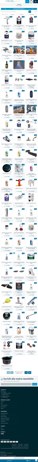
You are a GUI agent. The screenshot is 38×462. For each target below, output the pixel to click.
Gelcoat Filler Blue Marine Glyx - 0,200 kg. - (31, 233)
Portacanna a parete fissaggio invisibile (7, 218)
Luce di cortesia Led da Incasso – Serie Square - (19, 71)
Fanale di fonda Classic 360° (31, 203)
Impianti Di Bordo (4, 416)
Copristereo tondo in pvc (7, 173)
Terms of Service (24, 448)
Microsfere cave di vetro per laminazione (6, 233)
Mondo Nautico (3, 406)
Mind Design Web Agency (12, 455)
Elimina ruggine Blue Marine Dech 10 (6, 100)
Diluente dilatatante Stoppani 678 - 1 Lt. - (7, 204)
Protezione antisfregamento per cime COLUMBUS (31, 322)
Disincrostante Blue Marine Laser (19, 174)
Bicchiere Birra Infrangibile (31, 55)
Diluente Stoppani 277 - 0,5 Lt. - (7, 41)
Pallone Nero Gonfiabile (7, 321)
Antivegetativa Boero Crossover (19, 292)
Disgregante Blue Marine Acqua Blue (19, 322)
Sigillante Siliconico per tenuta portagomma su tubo (19, 307)
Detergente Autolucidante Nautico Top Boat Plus (19, 159)
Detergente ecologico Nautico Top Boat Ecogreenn (31, 248)
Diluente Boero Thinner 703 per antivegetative (31, 26)
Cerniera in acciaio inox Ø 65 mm (31, 188)
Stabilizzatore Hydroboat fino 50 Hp (7, 292)
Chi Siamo (2, 401)
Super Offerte (3, 421)
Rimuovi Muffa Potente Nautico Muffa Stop (7, 130)
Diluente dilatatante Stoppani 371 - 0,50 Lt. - (19, 130)
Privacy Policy (18, 448)
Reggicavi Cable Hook (19, 188)
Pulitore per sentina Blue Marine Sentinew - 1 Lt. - (6, 278)
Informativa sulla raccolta (19, 458)
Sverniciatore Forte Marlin (19, 351)
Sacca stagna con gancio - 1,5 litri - (19, 56)
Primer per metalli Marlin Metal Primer (31, 263)
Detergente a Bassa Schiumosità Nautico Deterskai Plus (7, 189)
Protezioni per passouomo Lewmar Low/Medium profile (19, 278)
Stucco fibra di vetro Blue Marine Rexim (19, 41)
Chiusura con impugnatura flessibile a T (31, 159)
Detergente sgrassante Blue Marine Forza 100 (19, 218)
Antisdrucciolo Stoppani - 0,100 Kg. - (31, 307)
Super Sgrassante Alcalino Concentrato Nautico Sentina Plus (7, 159)
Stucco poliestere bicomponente (31, 41)
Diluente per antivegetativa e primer (19, 26)
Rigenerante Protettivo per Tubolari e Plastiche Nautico (6, 337)
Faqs (1, 403)
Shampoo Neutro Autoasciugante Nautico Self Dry (31, 174)
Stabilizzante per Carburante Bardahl (6, 71)
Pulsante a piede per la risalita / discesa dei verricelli (7, 352)
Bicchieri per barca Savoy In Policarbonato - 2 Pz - (19, 115)
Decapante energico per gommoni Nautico (19, 248)
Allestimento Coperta (4, 413)
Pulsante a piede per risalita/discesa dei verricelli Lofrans (31, 352)
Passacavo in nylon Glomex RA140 (6, 56)
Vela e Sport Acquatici (4, 423)
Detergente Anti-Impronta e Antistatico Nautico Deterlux (19, 100)
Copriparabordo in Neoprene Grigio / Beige (6, 115)
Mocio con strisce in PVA (7, 306)
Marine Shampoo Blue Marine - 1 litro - (7, 263)
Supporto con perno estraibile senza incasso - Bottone (31, 145)
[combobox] (14, 11)
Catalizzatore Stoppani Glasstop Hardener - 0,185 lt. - (19, 337)
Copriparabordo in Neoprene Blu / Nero (31, 100)
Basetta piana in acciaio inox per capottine (6, 145)
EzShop (5, 454)
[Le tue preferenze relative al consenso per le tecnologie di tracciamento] (36, 460)
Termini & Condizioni (4, 405)
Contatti (2, 408)
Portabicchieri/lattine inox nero (7, 365)
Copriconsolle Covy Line (19, 203)
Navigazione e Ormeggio (5, 419)
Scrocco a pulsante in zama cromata (31, 337)
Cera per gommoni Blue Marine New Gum (7, 248)
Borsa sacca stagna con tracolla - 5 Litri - (31, 115)
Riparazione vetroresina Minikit (7, 84)
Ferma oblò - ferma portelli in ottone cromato (19, 85)
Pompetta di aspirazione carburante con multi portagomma (31, 85)
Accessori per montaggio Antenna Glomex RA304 (31, 130)
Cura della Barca (3, 414)
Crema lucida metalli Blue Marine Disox (19, 263)
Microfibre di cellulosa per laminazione (19, 145)
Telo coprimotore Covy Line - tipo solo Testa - (7, 26)
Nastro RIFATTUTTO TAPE (31, 70)
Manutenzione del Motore (5, 418)
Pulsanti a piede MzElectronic (19, 232)
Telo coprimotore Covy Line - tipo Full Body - (31, 278)
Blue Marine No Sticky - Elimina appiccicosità (31, 218)
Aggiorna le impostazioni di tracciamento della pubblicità (20, 447)
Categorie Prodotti (19, 9)
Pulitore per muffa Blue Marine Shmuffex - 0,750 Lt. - (31, 292)
